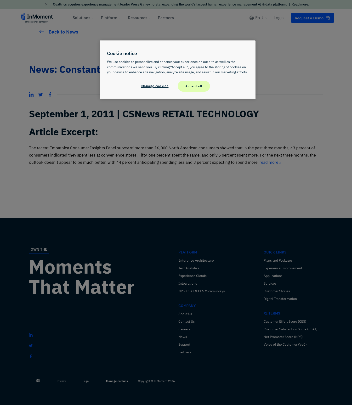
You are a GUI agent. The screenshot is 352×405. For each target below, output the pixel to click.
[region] (177, 69)
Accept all (193, 86)
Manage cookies (155, 86)
